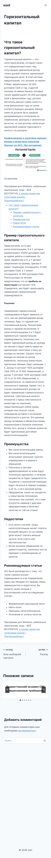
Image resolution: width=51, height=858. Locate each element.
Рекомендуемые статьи (26, 226)
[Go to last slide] (7, 690)
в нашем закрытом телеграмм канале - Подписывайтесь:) (22, 197)
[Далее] (44, 690)
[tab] (20, 700)
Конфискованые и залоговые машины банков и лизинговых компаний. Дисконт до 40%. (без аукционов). (25, 141)
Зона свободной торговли (12, 654)
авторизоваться (27, 730)
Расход (43, 652)
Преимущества (21, 219)
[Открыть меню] (45, 5)
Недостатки (19, 223)
